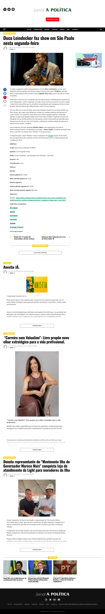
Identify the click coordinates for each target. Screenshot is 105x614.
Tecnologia (55, 29)
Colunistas (75, 29)
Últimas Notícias (37, 29)
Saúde (68, 29)
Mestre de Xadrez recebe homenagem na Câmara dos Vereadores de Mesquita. (52, 34)
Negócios (62, 29)
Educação (46, 29)
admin (11, 49)
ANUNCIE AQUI (52, 19)
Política (29, 29)
